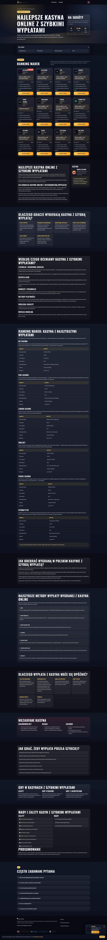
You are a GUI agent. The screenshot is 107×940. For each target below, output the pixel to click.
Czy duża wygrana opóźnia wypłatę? (28, 888)
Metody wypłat (58, 50)
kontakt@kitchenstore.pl (26, 925)
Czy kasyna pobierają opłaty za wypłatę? (29, 893)
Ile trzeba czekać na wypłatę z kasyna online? (30, 882)
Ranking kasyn (22, 50)
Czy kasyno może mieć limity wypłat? (28, 908)
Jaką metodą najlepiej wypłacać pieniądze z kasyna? (31, 877)
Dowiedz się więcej (38, 936)
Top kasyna (54, 2)
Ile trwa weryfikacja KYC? (25, 903)
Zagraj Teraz (25, 93)
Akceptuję (102, 936)
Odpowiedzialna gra (64, 925)
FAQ (73, 50)
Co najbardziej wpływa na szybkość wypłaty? (30, 898)
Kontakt (61, 2)
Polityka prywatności (64, 922)
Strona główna (20, 8)
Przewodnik (39, 50)
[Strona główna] (22, 2)
